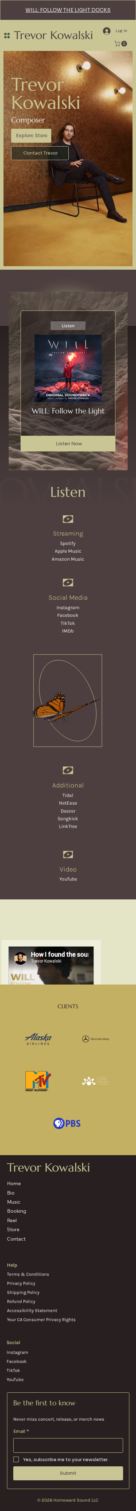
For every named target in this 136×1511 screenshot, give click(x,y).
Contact (16, 1239)
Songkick (68, 819)
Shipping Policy (23, 1292)
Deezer (68, 811)
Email (21, 1431)
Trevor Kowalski (53, 35)
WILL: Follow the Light (67, 411)
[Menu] (6, 35)
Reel (12, 1220)
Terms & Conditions (28, 1274)
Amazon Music (68, 559)
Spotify (68, 543)
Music (14, 1202)
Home (14, 1183)
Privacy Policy (21, 1283)
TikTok (68, 623)
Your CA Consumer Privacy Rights (41, 1319)
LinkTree (68, 827)
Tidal (67, 795)
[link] (121, 43)
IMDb (68, 631)
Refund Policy (21, 1301)
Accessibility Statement (32, 1310)
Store (13, 1229)
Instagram (68, 608)
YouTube (68, 879)
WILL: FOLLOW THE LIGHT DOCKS (68, 10)
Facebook (67, 615)
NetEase (68, 803)
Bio (11, 1193)
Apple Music (68, 551)
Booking (16, 1211)
